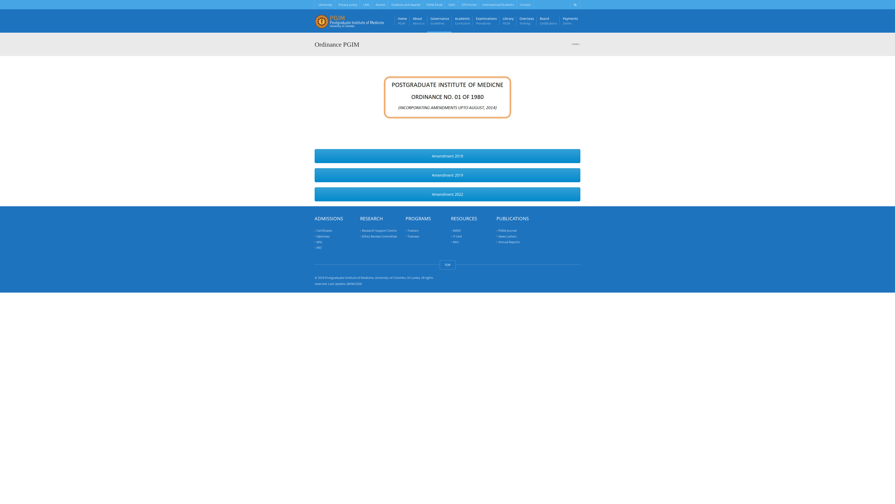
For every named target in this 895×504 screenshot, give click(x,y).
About (419, 20)
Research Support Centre (379, 230)
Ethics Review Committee (379, 236)
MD (319, 247)
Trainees (413, 236)
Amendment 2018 (447, 156)
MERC (457, 230)
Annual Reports (509, 242)
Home (402, 20)
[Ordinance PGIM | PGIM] (350, 21)
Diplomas (323, 236)
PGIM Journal (507, 230)
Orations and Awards (405, 5)
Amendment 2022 (447, 194)
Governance (439, 20)
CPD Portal (468, 5)
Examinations (486, 20)
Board (548, 20)
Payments (570, 20)
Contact (525, 5)
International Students (498, 5)
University (325, 5)
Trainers (413, 230)
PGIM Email (434, 5)
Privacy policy (347, 5)
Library (508, 20)
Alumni (380, 5)
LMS (366, 5)
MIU (456, 242)
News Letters (507, 236)
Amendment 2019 (447, 175)
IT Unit (457, 236)
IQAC (451, 5)
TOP (448, 265)
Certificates (324, 230)
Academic (462, 20)
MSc (319, 242)
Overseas (527, 20)
